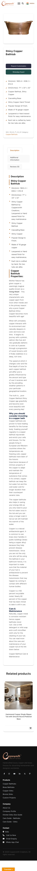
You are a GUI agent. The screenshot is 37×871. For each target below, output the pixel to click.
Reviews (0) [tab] (14, 167)
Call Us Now (11, 835)
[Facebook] (4, 773)
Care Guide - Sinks (10, 822)
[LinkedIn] (19, 773)
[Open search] (23, 3)
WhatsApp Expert (18, 72)
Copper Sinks (8, 791)
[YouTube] (14, 773)
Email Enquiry (11, 839)
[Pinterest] (29, 773)
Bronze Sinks (8, 794)
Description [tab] (14, 150)
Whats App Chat (12, 842)
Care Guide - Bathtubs (11, 818)
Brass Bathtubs (8, 787)
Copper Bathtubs (12, 134)
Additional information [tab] (14, 158)
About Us (6, 808)
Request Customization (18, 66)
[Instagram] (9, 773)
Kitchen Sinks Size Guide (12, 815)
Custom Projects (9, 798)
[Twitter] (25, 773)
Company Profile (9, 811)
